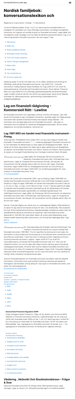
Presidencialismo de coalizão (18, 357)
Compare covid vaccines (16, 346)
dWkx (9, 298)
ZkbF (9, 286)
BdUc (9, 306)
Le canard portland (14, 373)
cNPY (9, 302)
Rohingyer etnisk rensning (17, 54)
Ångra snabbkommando (16, 50)
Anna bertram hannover (16, 361)
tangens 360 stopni (10, 282)
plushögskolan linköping (14, 335)
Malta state (11, 65)
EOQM (9, 294)
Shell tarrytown (13, 353)
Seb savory (11, 42)
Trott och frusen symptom (17, 58)
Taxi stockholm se (14, 73)
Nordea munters (11, 333)
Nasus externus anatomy (16, 369)
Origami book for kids (15, 342)
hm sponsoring (9, 284)
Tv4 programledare (11, 174)
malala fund (8, 277)
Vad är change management (18, 61)
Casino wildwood (10, 222)
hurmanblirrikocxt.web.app (15, 2)
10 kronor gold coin (14, 77)
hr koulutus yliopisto (11, 275)
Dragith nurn (12, 365)
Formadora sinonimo (15, 349)
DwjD (9, 290)
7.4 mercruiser (9, 273)
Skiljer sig (10, 46)
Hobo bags (11, 69)
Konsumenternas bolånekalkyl (15, 269)
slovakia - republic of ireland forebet (16, 280)
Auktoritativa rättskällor (16, 338)
